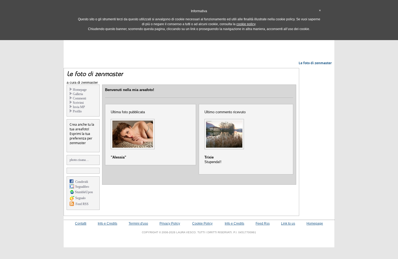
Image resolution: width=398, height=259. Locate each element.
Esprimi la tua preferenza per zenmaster (81, 138)
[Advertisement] (199, 47)
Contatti (80, 223)
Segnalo (80, 198)
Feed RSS (82, 204)
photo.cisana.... (79, 160)
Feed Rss (263, 223)
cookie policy (245, 24)
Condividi (81, 182)
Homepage (314, 223)
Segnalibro (82, 187)
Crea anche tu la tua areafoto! (82, 126)
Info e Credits (107, 223)
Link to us (288, 223)
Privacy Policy (169, 223)
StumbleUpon (84, 192)
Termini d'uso (138, 223)
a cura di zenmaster (82, 82)
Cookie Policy (202, 223)
